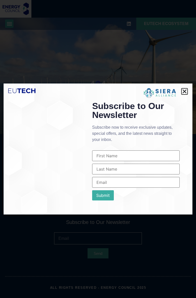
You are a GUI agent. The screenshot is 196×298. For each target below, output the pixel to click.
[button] (184, 91)
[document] (98, 149)
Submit (103, 195)
